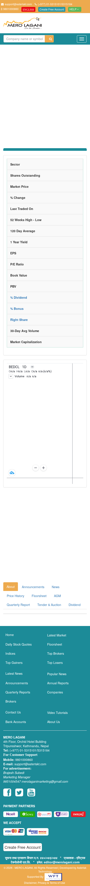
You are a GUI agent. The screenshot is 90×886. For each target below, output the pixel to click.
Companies (55, 692)
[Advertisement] (45, 94)
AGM (57, 596)
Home (9, 635)
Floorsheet (39, 596)
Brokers (10, 701)
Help (73, 9)
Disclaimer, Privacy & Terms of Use (44, 882)
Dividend (75, 604)
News (55, 587)
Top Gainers (13, 662)
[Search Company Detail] (49, 38)
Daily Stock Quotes (18, 644)
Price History (15, 596)
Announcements (33, 587)
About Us (53, 722)
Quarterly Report (18, 604)
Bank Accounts (15, 722)
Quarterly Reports (17, 692)
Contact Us (13, 712)
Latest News (13, 673)
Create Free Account (52, 9)
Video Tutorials (57, 712)
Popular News (56, 674)
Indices (10, 653)
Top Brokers (55, 653)
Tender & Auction (49, 604)
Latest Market (56, 635)
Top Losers (55, 662)
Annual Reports (58, 683)
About (11, 586)
